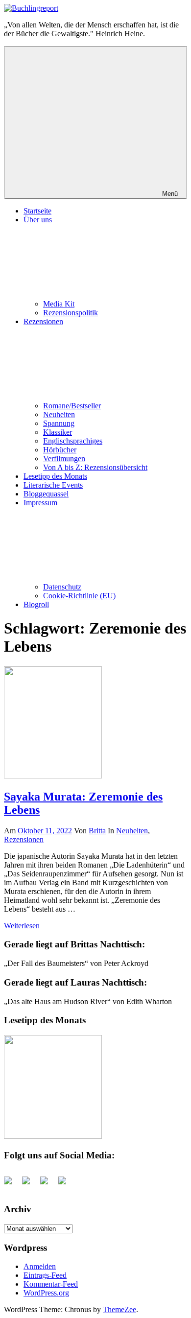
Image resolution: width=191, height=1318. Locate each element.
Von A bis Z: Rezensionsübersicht (95, 467)
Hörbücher (59, 450)
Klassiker (57, 432)
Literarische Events (53, 485)
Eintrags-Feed (45, 1275)
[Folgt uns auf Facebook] (12, 1184)
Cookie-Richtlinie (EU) (79, 595)
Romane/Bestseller (72, 405)
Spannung (58, 423)
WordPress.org (46, 1293)
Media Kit (58, 304)
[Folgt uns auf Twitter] (30, 1184)
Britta (97, 830)
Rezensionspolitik (70, 312)
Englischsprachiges (72, 441)
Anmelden (40, 1266)
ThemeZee (119, 1309)
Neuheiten (59, 414)
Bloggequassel (46, 494)
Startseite (37, 211)
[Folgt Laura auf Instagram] (66, 1184)
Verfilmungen (64, 458)
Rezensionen (24, 839)
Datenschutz (62, 587)
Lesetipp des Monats (55, 476)
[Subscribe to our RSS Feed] (48, 1184)
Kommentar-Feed (51, 1284)
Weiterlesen (22, 925)
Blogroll (36, 604)
